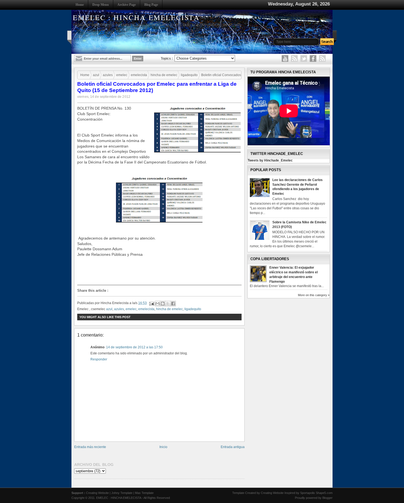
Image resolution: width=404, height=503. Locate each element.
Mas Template (144, 492)
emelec (121, 75)
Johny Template (121, 492)
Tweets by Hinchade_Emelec (270, 160)
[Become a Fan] (313, 58)
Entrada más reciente (90, 447)
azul (96, 75)
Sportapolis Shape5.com (316, 492)
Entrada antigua (233, 447)
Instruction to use (243, 35)
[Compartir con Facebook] (173, 303)
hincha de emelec (164, 75)
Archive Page (126, 5)
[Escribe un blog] (162, 303)
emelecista (139, 75)
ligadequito (189, 75)
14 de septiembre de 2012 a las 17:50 (134, 347)
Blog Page (151, 5)
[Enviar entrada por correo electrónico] (151, 303)
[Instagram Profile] (294, 58)
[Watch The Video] (285, 58)
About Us (219, 35)
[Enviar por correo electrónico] (157, 303)
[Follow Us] (303, 58)
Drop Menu (100, 5)
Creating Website (97, 492)
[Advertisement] (160, 270)
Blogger (327, 497)
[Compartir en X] (168, 303)
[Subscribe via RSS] (322, 58)
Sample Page (271, 35)
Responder (98, 359)
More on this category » (314, 295)
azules (108, 75)
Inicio (163, 447)
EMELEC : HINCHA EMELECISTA (136, 17)
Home (80, 5)
